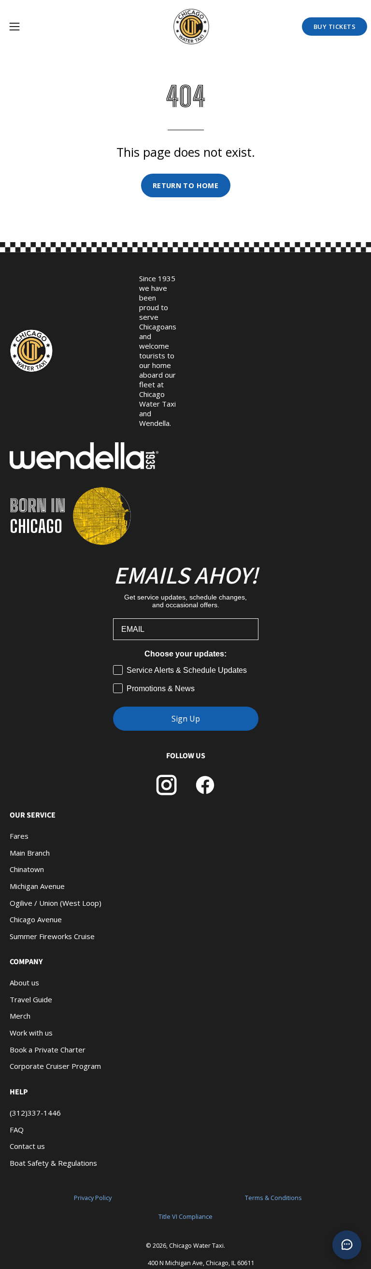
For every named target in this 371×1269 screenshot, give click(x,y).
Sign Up (185, 718)
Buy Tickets (335, 26)
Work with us (31, 1032)
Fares (19, 836)
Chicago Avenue (36, 919)
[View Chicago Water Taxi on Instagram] (166, 785)
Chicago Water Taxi (196, 1246)
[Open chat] (346, 1244)
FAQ (17, 1129)
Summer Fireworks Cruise (52, 936)
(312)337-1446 (35, 1113)
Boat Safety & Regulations (53, 1162)
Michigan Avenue (37, 886)
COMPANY (26, 962)
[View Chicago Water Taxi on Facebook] (205, 785)
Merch (20, 1016)
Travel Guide (31, 999)
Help (19, 1092)
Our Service (33, 815)
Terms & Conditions (273, 1198)
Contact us (27, 1146)
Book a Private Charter (48, 1049)
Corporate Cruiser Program (55, 1066)
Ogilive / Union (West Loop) (55, 903)
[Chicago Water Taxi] (195, 26)
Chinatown (27, 869)
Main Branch (30, 853)
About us (24, 982)
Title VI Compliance (185, 1217)
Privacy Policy (93, 1198)
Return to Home (185, 185)
